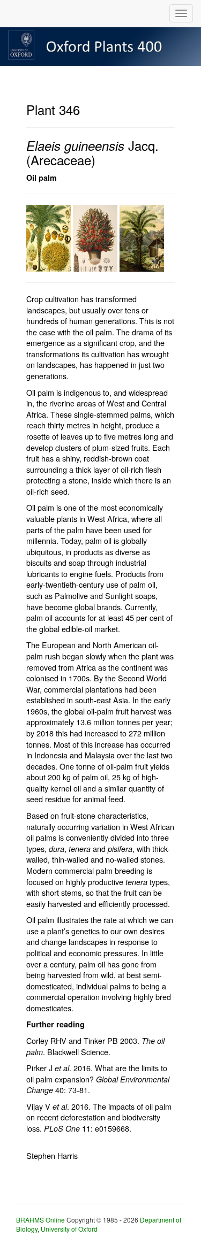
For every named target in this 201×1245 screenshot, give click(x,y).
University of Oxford (69, 1228)
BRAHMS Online (40, 1219)
